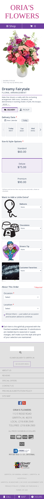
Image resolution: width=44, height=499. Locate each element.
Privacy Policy (11, 486)
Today (25, 120)
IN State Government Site (31, 482)
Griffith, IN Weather (10, 482)
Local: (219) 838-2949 (22, 421)
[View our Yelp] (24, 404)
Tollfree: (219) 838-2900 (22, 425)
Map (23, 496)
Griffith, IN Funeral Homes (16, 474)
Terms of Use (22, 490)
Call (8, 496)
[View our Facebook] (20, 404)
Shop (12, 26)
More (5, 104)
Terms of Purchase (28, 486)
